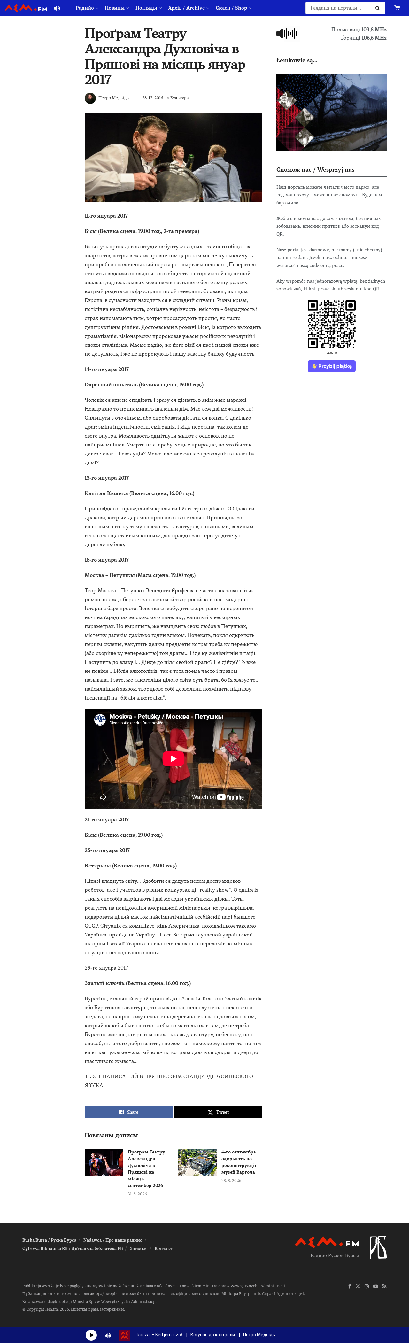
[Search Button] (378, 8)
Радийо (85, 8)
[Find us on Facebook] (349, 1286)
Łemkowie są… (296, 60)
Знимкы (139, 1248)
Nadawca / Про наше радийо (113, 1240)
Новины (115, 8)
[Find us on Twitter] (357, 1286)
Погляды (146, 8)
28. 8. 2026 (231, 1180)
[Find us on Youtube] (375, 1286)
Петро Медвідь (113, 98)
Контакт (163, 1248)
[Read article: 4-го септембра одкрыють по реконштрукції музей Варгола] (197, 1162)
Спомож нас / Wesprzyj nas (315, 169)
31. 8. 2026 (137, 1194)
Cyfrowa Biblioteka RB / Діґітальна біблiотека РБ (72, 1248)
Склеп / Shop (231, 8)
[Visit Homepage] (26, 8)
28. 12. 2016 (152, 98)
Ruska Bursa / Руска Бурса (49, 1240)
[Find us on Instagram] (367, 1286)
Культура (179, 98)
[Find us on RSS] (384, 1286)
